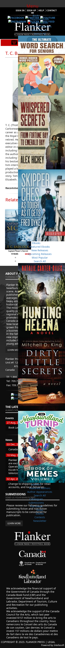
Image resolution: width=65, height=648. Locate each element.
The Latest (36, 506)
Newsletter (39, 521)
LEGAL (51, 642)
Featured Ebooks (40, 246)
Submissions (36, 502)
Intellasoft (59, 645)
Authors (36, 484)
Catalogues (36, 499)
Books (36, 15)
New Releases (39, 23)
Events (40, 513)
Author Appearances (39, 491)
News (39, 510)
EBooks (36, 243)
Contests (39, 517)
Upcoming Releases (40, 26)
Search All (40, 33)
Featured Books (40, 19)
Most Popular (40, 30)
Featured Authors (39, 488)
